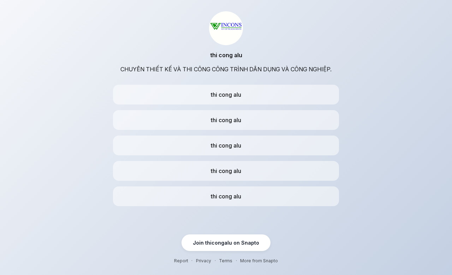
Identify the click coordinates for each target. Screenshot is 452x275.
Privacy (203, 260)
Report (181, 260)
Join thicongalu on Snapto (226, 243)
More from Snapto (259, 260)
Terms (225, 260)
